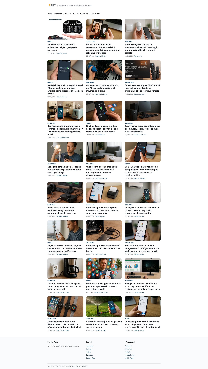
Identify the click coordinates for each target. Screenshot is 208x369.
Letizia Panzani (100, 135)
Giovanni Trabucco (63, 137)
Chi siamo (128, 346)
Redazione (128, 349)
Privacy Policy (130, 355)
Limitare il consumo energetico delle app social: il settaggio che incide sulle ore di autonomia (102, 129)
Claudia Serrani (62, 53)
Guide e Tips (95, 14)
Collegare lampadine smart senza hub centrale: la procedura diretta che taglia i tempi (64, 170)
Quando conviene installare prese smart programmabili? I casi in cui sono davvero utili (64, 286)
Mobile (75, 14)
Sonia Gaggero (100, 216)
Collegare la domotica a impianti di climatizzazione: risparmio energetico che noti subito (142, 210)
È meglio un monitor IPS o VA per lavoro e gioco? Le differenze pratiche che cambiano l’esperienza (142, 286)
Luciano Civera (139, 292)
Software (67, 14)
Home (49, 14)
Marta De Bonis (62, 175)
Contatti (127, 352)
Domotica (84, 14)
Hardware (58, 14)
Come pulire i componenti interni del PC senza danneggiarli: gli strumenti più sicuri (102, 88)
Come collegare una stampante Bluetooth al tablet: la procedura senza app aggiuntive (102, 210)
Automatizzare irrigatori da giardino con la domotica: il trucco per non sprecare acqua (104, 324)
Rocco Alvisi (138, 56)
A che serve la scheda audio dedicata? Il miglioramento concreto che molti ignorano (61, 210)
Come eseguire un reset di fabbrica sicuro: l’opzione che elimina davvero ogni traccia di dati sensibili (142, 324)
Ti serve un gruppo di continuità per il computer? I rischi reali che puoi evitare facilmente (142, 129)
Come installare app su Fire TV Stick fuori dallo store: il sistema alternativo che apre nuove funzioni (142, 88)
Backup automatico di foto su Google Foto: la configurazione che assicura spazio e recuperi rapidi (142, 248)
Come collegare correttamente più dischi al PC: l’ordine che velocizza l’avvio (103, 248)
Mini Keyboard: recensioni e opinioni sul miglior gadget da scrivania (62, 47)
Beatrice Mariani (100, 56)
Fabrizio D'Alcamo (101, 94)
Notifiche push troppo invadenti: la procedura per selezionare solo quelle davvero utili (103, 286)
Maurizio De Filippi (63, 292)
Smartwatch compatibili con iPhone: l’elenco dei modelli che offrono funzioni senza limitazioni (64, 324)
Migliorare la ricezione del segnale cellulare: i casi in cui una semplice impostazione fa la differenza (64, 248)
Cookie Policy (129, 358)
